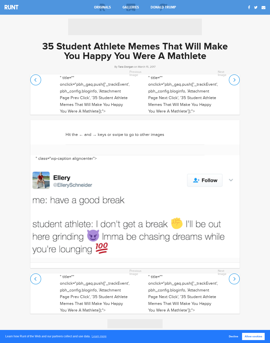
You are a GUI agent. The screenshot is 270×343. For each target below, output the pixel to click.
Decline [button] (233, 336)
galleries (131, 7)
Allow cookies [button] (253, 336)
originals (102, 7)
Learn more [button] (99, 336)
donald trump (163, 7)
